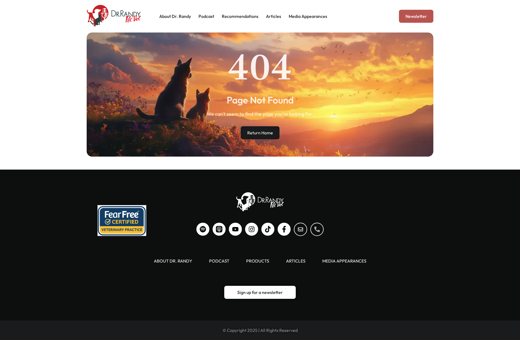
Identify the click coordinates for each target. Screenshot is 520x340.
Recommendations (240, 16)
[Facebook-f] (284, 229)
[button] (416, 16)
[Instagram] (251, 229)
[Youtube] (235, 229)
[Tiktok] (267, 229)
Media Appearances (308, 16)
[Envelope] (300, 229)
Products (257, 261)
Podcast (206, 16)
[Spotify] (202, 229)
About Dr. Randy (175, 16)
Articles (273, 16)
